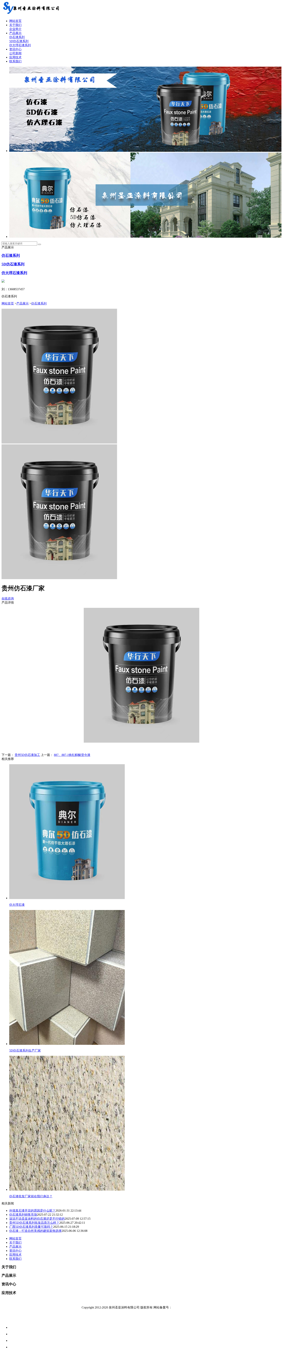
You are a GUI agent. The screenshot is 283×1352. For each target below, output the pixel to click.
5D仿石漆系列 (18, 41)
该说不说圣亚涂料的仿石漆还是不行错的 (37, 1218)
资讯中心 (15, 49)
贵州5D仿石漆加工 (27, 755)
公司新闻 (15, 53)
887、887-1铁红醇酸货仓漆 (72, 755)
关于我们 (15, 25)
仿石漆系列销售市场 (23, 1214)
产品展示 (15, 33)
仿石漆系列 (17, 37)
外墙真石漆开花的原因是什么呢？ (32, 1210)
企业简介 (15, 29)
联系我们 (15, 61)
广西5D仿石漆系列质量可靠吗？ (31, 1226)
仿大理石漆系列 (20, 45)
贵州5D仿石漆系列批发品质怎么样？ (34, 1222)
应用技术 (15, 57)
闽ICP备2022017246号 (186, 1307)
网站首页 (15, 21)
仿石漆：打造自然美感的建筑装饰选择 (35, 1230)
